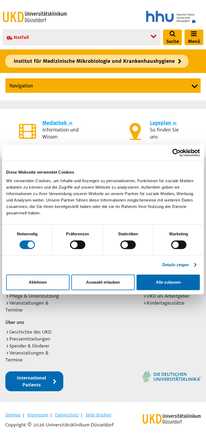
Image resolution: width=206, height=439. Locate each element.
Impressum (37, 415)
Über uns (14, 322)
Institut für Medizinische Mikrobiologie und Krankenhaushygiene (94, 61)
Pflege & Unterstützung (34, 296)
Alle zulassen (168, 282)
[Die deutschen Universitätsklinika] (172, 376)
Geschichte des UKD (30, 332)
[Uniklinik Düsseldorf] (35, 17)
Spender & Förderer (29, 346)
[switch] (77, 244)
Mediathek (54, 123)
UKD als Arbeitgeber (168, 296)
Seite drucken (98, 415)
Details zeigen (175, 264)
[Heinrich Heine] (154, 17)
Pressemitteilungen (29, 339)
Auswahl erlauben (103, 282)
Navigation (21, 86)
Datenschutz (67, 415)
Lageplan (160, 123)
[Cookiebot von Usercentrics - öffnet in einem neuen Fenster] (176, 153)
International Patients (31, 381)
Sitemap (13, 415)
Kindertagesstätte (166, 303)
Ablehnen (38, 282)
